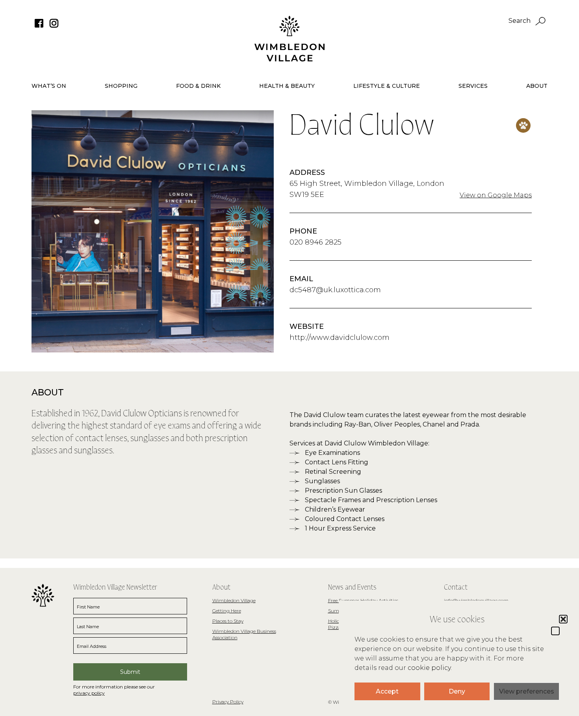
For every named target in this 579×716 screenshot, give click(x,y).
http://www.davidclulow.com (340, 337)
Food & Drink (198, 85)
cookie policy (429, 667)
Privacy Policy (227, 702)
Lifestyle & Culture (386, 85)
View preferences (526, 691)
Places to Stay (227, 621)
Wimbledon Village (234, 600)
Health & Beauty (287, 85)
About (536, 85)
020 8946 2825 (315, 242)
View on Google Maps (496, 195)
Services (473, 85)
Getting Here (226, 611)
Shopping (121, 85)
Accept (387, 691)
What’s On (49, 85)
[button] (555, 631)
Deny (457, 691)
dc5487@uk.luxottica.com (335, 290)
